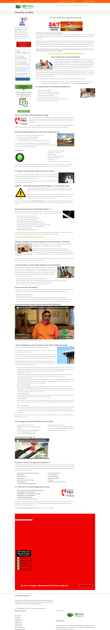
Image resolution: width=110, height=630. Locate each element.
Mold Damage (17, 618)
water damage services (24, 140)
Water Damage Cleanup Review (82, 83)
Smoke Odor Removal (19, 627)
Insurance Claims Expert (42, 81)
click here (52, 507)
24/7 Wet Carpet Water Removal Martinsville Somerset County (30, 490)
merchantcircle (64, 78)
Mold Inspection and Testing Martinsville (26, 495)
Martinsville (28, 352)
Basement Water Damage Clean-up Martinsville (57, 430)
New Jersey (46, 501)
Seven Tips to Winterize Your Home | (67, 83)
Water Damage (18, 615)
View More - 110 (23, 79)
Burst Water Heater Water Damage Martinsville (26, 433)
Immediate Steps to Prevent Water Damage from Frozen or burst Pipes (74, 81)
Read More (27, 65)
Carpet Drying (17, 622)
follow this (39, 340)
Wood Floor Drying (18, 624)
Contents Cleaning (18, 620)
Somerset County (49, 42)
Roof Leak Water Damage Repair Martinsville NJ (26, 431)
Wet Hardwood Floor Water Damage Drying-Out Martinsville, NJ (60, 426)
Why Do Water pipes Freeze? (53, 81)
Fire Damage (17, 617)
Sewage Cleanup (18, 625)
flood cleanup (38, 164)
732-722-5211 (23, 44)
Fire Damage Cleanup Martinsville (24, 497)
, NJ (53, 42)
